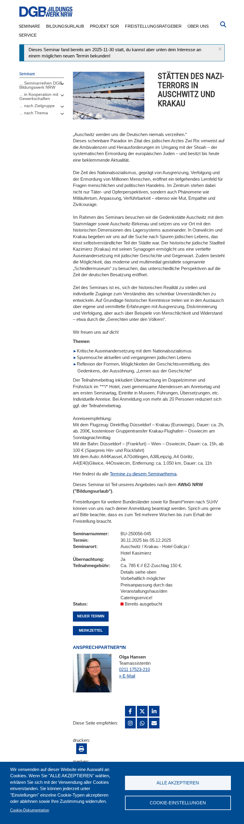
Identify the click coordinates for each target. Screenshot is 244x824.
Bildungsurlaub (65, 26)
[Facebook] (130, 711)
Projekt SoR (104, 26)
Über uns (198, 26)
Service (28, 35)
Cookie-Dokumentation (29, 810)
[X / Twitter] (142, 711)
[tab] (41, 86)
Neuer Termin (90, 616)
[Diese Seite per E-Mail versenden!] (154, 723)
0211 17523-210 (134, 669)
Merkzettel (91, 630)
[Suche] (223, 24)
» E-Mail (127, 675)
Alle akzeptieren (178, 782)
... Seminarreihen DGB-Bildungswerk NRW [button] (41, 85)
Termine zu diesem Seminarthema (143, 473)
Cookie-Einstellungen (178, 802)
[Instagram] (130, 723)
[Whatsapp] (142, 723)
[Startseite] (46, 11)
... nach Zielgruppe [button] (37, 106)
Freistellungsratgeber (153, 26)
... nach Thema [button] (33, 113)
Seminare (29, 26)
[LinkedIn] (154, 711)
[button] (220, 49)
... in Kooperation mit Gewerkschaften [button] (38, 96)
